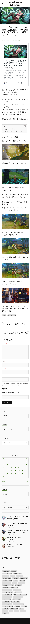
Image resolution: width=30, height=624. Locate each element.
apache (14, 571)
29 (26, 473)
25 (11, 473)
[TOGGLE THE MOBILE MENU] (2, 3)
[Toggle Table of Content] (24, 126)
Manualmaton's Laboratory (15, 3)
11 (11, 467)
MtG (16, 580)
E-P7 (13, 575)
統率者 (22, 610)
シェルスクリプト (7, 594)
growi (19, 575)
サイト (3, 376)
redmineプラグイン (8, 585)
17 (7, 470)
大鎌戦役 (5, 608)
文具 (21, 608)
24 (7, 473)
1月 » (27, 481)
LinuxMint (24, 578)
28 (22, 473)
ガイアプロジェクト (8, 592)
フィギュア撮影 (18, 596)
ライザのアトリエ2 (19, 603)
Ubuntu (6, 587)
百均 (16, 610)
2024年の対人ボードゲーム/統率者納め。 (16, 333)
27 (19, 473)
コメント (4, 343)
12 (15, 467)
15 (26, 467)
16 (3, 470)
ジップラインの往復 (9, 129)
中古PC (24, 606)
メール (4, 368)
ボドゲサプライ (7, 599)
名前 (3, 361)
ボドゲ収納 (6, 601)
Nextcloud (6, 582)
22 (26, 470)
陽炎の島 (5, 613)
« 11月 (3, 481)
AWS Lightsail (7, 573)
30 (3, 476)
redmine (21, 582)
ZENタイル (14, 587)
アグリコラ (17, 589)
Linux (15, 578)
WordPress (18, 621)
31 (7, 476)
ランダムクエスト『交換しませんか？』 (15, 131)
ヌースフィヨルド (7, 596)
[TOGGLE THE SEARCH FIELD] (28, 3)
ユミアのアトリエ (7, 603)
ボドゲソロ (16, 599)
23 (3, 473)
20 (19, 470)
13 (19, 467)
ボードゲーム (15, 601)
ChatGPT (6, 575)
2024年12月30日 (16, 40)
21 (22, 470)
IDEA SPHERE (7, 578)
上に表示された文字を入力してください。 (12, 392)
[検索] (26, 443)
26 (15, 473)
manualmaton (6, 40)
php (14, 582)
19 (15, 470)
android (6, 571)
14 (22, 467)
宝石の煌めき (14, 608)
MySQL (22, 580)
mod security (7, 580)
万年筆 (17, 606)
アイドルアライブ (7, 589)
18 (11, 470)
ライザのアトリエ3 (12, 315)
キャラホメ (18, 592)
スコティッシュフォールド (20, 594)
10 (7, 467)
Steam (4, 315)
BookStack (18, 573)
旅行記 (5, 610)
